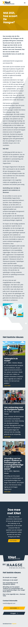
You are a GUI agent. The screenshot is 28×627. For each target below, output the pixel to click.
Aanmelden (13, 541)
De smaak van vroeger (10, 577)
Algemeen (16, 412)
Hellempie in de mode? (11, 359)
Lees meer (7, 385)
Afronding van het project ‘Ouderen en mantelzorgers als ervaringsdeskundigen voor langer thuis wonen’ (13, 463)
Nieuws (20, 363)
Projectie (14, 623)
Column (14, 363)
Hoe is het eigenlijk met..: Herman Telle (14, 595)
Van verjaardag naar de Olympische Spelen (14, 408)
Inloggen (13, 613)
